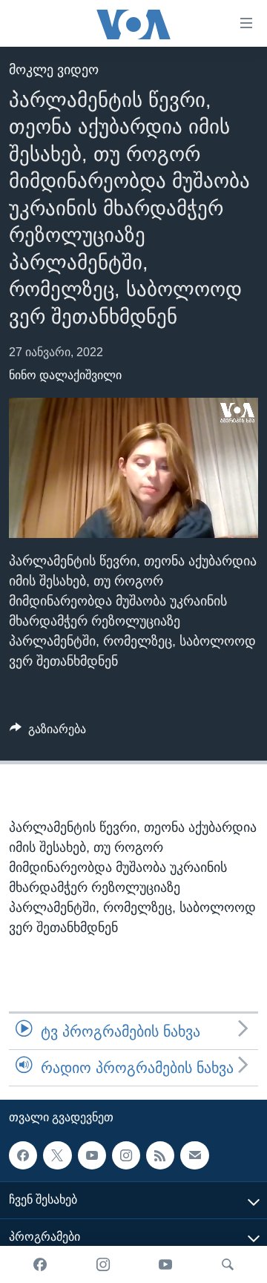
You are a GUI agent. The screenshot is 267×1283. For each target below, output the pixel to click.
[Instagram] (103, 1264)
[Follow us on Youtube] (92, 1155)
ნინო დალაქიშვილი (65, 375)
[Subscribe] (194, 1155)
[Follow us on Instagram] (126, 1155)
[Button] (48, 732)
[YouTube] (165, 1264)
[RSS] (160, 1155)
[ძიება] (227, 1264)
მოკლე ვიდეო (54, 69)
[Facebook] (40, 1264)
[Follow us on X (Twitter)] (57, 1155)
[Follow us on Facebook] (23, 1155)
